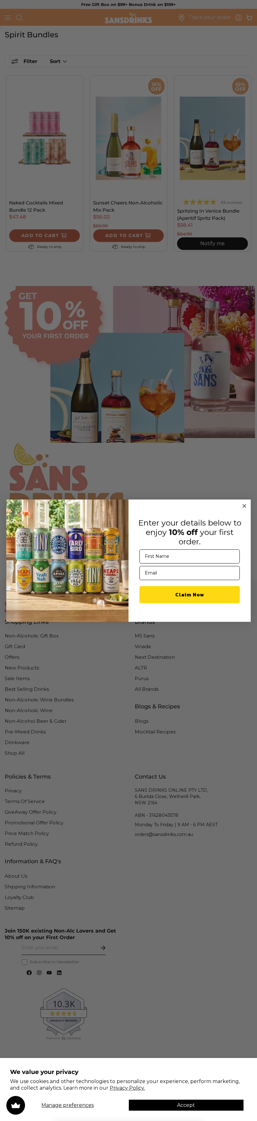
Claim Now (189, 594)
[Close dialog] (244, 506)
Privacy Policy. (127, 1088)
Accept (186, 1105)
